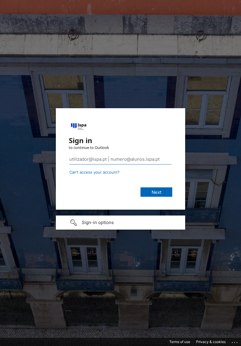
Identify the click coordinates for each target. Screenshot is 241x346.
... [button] (235, 341)
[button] (120, 223)
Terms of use (179, 342)
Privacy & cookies (211, 342)
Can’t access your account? (94, 172)
